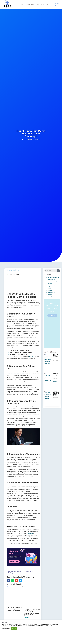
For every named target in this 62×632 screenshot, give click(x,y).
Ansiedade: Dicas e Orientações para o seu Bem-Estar (55, 357)
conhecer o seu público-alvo (15, 374)
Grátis (46, 4)
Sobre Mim (27, 4)
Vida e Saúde (51, 297)
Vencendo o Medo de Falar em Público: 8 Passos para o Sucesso (56, 393)
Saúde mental (51, 292)
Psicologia (50, 290)
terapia (31, 356)
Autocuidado (51, 279)
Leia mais (50, 625)
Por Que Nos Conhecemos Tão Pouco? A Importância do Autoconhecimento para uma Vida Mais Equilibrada (32, 612)
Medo (49, 288)
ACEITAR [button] (14, 628)
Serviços (33, 4)
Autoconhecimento (53, 277)
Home (21, 4)
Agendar (52, 315)
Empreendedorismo (13, 270)
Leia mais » (9, 611)
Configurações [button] (6, 628)
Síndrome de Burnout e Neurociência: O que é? (56, 375)
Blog (38, 4)
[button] (8, 580)
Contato (42, 4)
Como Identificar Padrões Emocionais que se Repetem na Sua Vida (14, 609)
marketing (30, 533)
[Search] (58, 270)
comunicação (11, 426)
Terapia (49, 294)
